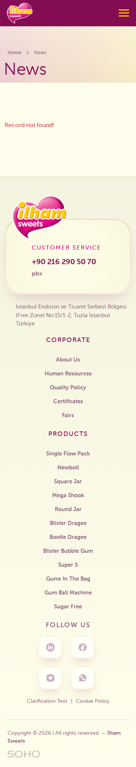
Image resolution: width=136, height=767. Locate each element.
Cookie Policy (92, 700)
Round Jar (68, 509)
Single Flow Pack (68, 453)
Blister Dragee (68, 522)
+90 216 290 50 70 (64, 267)
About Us (68, 359)
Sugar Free (68, 606)
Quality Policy (68, 387)
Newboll (68, 467)
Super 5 (68, 564)
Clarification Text (47, 700)
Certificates (68, 401)
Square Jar (68, 481)
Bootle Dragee (68, 536)
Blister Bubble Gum (68, 550)
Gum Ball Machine (68, 592)
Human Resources (68, 373)
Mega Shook (68, 495)
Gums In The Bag (68, 578)
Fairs (68, 415)
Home (15, 52)
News (40, 52)
